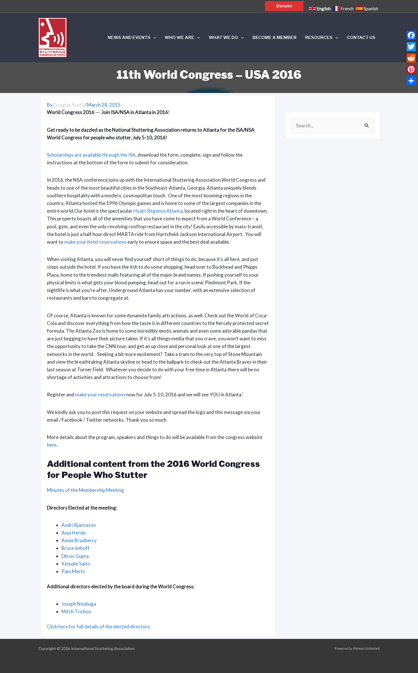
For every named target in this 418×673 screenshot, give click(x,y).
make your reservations (100, 394)
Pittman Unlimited (366, 648)
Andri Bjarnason (78, 525)
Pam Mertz (73, 571)
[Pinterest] (411, 69)
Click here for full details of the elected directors (98, 626)
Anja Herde (73, 533)
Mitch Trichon (76, 611)
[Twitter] (411, 46)
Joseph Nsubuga (78, 604)
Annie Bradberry (79, 540)
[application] (153, 37)
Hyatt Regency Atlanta (158, 211)
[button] (284, 6)
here (52, 445)
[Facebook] (411, 35)
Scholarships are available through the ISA (91, 155)
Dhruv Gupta (75, 556)
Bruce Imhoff (75, 548)
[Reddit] (411, 58)
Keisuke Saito (75, 564)
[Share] (411, 80)
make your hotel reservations (95, 242)
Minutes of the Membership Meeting (85, 490)
